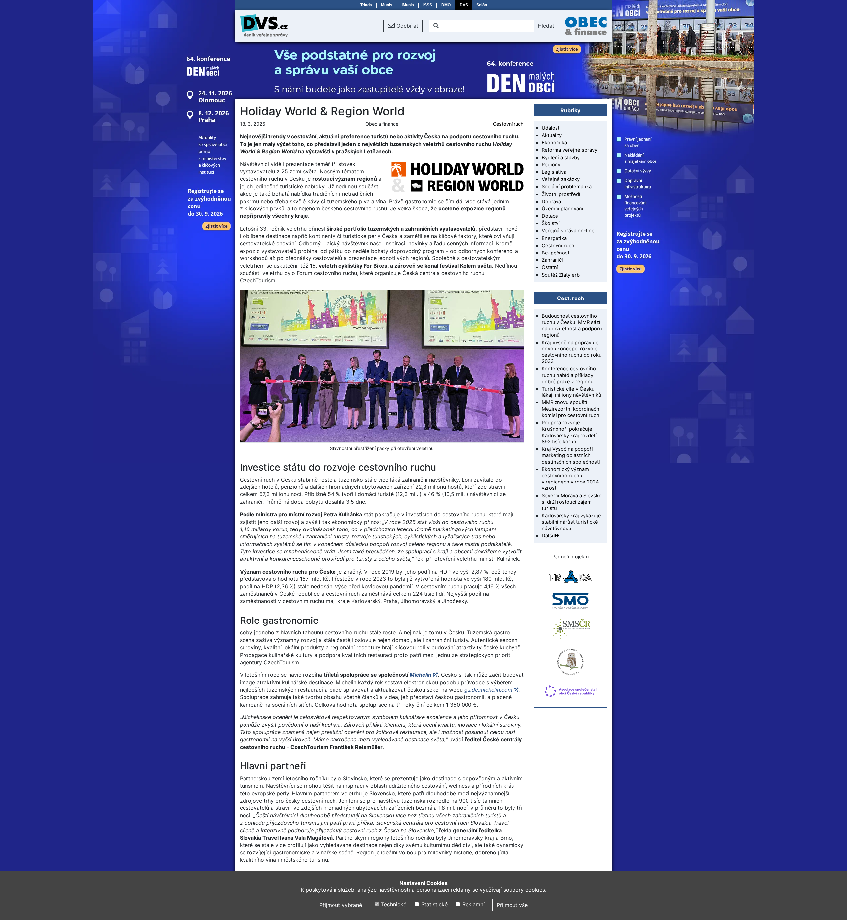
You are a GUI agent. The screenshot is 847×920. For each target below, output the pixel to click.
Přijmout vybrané (340, 905)
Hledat (546, 26)
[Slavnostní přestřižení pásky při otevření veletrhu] (382, 366)
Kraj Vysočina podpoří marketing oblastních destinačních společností (571, 455)
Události (551, 128)
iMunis (408, 5)
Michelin (420, 674)
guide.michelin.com (488, 689)
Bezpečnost (555, 253)
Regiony (551, 165)
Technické (392, 904)
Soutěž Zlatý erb (561, 275)
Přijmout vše (512, 905)
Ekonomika (554, 143)
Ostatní (550, 267)
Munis (386, 5)
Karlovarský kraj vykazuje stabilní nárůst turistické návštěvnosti (571, 522)
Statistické (433, 904)
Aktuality (552, 135)
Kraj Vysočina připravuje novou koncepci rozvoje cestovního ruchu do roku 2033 (572, 352)
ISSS (427, 5)
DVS (464, 5)
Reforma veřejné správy (569, 150)
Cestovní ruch (508, 124)
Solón (481, 5)
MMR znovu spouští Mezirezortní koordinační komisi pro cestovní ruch (571, 408)
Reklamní (473, 904)
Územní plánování (562, 209)
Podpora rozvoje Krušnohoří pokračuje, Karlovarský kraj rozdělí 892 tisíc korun (569, 432)
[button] (403, 26)
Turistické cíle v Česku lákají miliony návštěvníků (571, 392)
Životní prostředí (561, 194)
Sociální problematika (567, 187)
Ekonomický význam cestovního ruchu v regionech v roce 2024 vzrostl (570, 478)
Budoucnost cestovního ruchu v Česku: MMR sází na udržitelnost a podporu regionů (572, 325)
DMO (446, 5)
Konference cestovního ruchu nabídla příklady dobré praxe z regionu (569, 375)
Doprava (551, 202)
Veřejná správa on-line (568, 231)
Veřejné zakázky (561, 179)
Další (548, 536)
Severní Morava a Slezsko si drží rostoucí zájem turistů (572, 502)
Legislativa (554, 172)
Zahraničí (552, 260)
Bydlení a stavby (561, 158)
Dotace (550, 216)
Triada (366, 5)
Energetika (554, 238)
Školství (551, 223)
